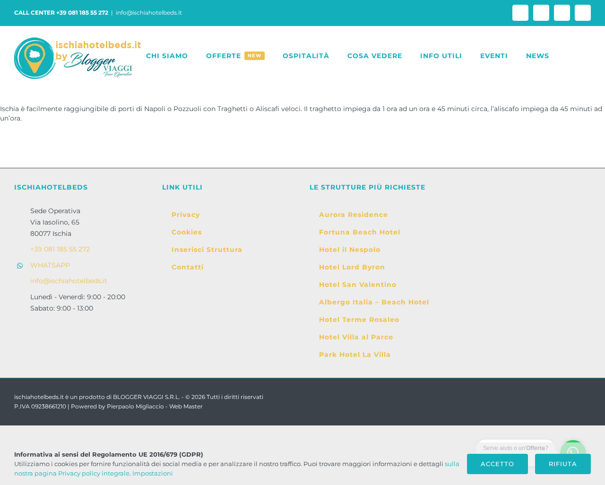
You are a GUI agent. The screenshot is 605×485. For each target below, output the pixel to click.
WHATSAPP (50, 265)
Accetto (497, 464)
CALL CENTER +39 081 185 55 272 (61, 12)
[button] (570, 56)
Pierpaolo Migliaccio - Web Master (155, 406)
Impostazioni (153, 473)
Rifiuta (563, 464)
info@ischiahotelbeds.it (149, 12)
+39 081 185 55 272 (60, 249)
